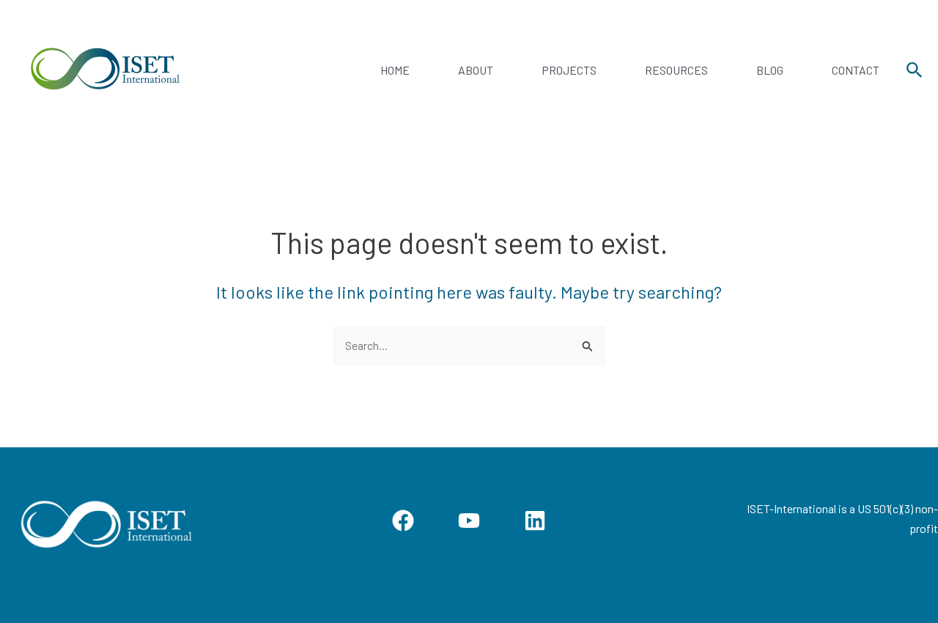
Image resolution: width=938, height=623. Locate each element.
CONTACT (855, 70)
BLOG (769, 70)
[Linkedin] (535, 520)
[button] (914, 70)
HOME (395, 70)
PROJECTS (569, 70)
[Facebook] (403, 520)
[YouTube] (469, 520)
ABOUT (475, 70)
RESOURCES (676, 70)
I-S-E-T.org (255, 70)
